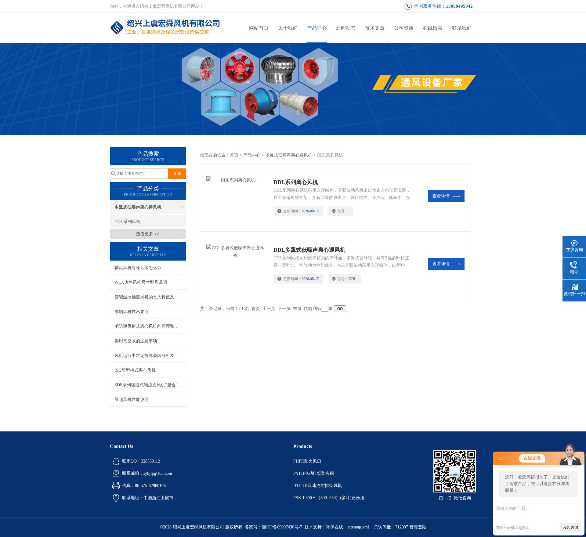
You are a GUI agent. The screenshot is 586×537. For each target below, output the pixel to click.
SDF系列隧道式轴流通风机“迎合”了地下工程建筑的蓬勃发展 (150, 385)
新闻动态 (346, 28)
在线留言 (433, 28)
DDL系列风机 (127, 221)
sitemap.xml (358, 527)
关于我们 (288, 28)
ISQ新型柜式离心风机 (135, 370)
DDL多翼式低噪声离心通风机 (309, 250)
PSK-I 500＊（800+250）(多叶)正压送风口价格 (331, 498)
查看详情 (441, 196)
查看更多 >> (147, 234)
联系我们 (462, 28)
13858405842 (459, 6)
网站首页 (259, 28)
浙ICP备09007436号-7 (282, 527)
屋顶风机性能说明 (131, 399)
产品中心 (317, 28)
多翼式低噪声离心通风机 (137, 207)
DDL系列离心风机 (295, 182)
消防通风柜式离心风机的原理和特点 (148, 326)
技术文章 (375, 28)
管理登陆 (417, 527)
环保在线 (334, 527)
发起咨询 (570, 527)
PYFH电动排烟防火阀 (313, 473)
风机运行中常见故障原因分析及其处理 (150, 355)
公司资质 (404, 28)
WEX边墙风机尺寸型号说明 (140, 282)
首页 (234, 155)
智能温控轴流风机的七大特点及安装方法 (150, 297)
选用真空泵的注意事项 (135, 341)
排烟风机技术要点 (131, 311)
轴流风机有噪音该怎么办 (137, 267)
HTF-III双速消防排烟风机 (317, 485)
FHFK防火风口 (307, 461)
